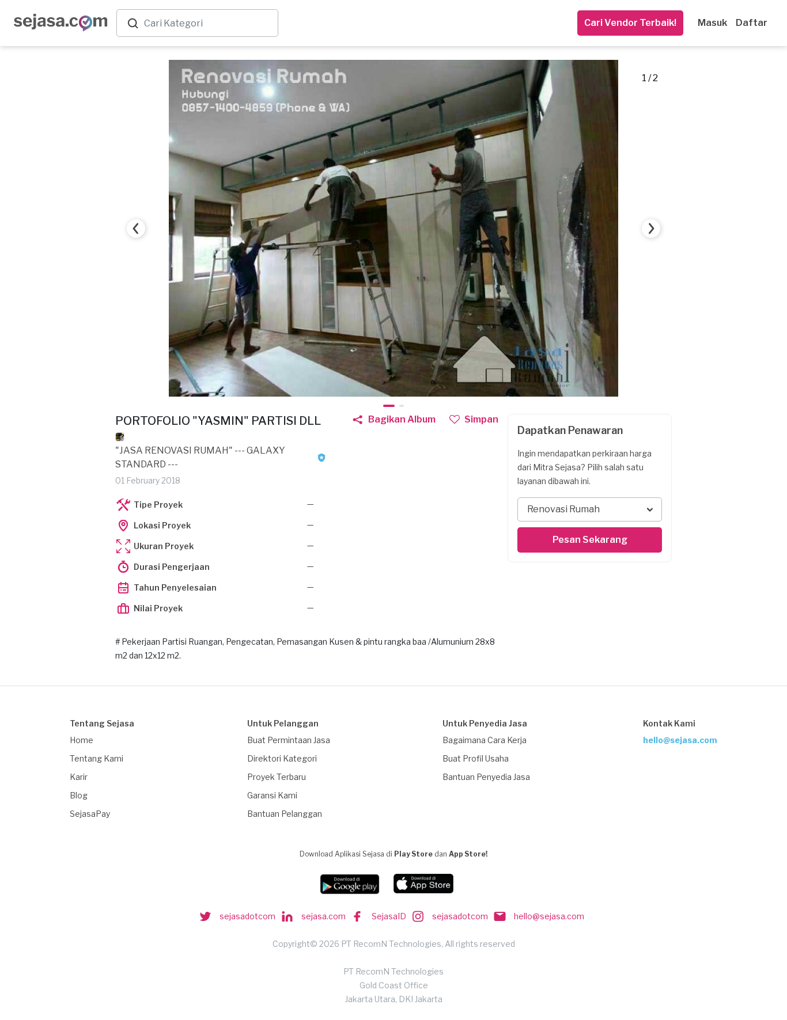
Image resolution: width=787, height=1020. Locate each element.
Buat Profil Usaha (475, 758)
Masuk (712, 22)
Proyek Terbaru (276, 777)
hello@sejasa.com (680, 740)
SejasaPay (90, 814)
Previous (136, 228)
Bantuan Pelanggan (284, 814)
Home (81, 740)
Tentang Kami (96, 758)
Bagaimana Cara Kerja (484, 740)
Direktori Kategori (282, 758)
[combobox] (208, 23)
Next (651, 228)
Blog (79, 795)
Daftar (751, 22)
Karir (79, 777)
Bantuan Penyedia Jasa (486, 777)
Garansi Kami (272, 795)
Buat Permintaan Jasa (288, 740)
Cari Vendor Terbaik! (630, 22)
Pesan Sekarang (590, 539)
